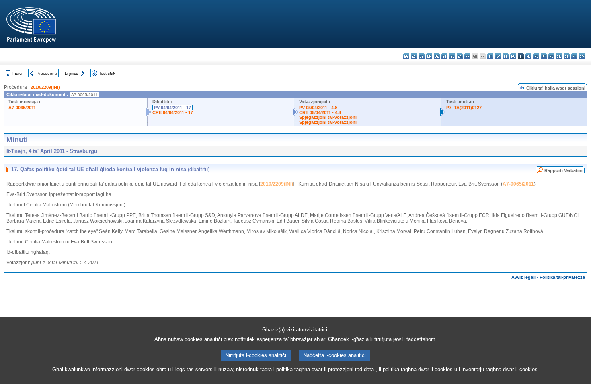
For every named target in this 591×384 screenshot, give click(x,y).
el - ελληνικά (452, 56)
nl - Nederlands (528, 56)
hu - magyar (513, 56)
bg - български (406, 56)
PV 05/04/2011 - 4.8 (318, 107)
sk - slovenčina (559, 56)
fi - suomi (574, 56)
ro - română (551, 56)
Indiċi (17, 73)
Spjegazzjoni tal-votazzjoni (328, 117)
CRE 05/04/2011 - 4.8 (320, 112)
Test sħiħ (107, 73)
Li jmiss (71, 73)
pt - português (544, 56)
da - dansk (429, 56)
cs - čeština (422, 56)
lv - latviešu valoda (498, 56)
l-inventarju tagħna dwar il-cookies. (499, 369)
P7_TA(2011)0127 (464, 107)
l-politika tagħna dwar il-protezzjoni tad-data (323, 369)
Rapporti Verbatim (563, 170)
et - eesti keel (444, 56)
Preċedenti (47, 73)
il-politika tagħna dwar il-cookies (416, 369)
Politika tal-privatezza (562, 277)
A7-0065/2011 (22, 107)
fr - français (467, 56)
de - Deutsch (437, 56)
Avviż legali (523, 277)
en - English (460, 56)
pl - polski (536, 56)
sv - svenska (582, 56)
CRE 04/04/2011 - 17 (172, 112)
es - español (414, 56)
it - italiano (490, 56)
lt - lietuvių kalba (506, 56)
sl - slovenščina (567, 56)
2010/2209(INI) (45, 87)
